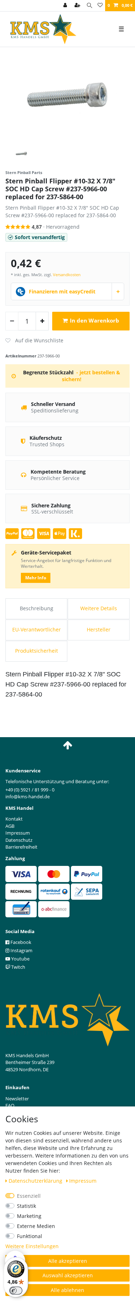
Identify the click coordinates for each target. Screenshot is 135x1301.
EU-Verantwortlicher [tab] (36, 629)
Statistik (26, 1205)
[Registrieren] (78, 5)
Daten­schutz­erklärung (36, 1180)
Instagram (20, 950)
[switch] (15, 1291)
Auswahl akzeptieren (67, 1275)
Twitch (17, 967)
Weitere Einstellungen (32, 1246)
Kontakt (14, 819)
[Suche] (89, 5)
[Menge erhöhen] (42, 321)
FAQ (9, 1105)
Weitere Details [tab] (98, 608)
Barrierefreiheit (21, 847)
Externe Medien (36, 1226)
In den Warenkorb (94, 320)
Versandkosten (67, 274)
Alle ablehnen (67, 1290)
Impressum (82, 1180)
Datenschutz (18, 840)
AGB (9, 826)
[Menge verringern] (11, 321)
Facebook (20, 942)
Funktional (29, 1236)
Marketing (29, 1216)
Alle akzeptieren (67, 1260)
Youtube (20, 958)
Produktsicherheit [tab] (36, 650)
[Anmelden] (66, 5)
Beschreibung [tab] (36, 608)
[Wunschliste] (100, 5)
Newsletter (17, 1098)
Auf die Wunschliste (34, 340)
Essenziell (29, 1195)
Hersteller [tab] (99, 629)
